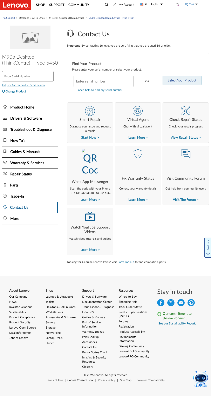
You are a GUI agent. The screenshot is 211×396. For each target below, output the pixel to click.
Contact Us (89, 347)
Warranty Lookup (93, 331)
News (12, 302)
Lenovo (98, 375)
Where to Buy (128, 296)
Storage (50, 327)
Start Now (88, 137)
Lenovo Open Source (22, 327)
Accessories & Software (61, 317)
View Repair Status (184, 137)
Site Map (125, 380)
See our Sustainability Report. (177, 323)
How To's (88, 312)
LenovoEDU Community (134, 351)
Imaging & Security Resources (94, 359)
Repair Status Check (95, 352)
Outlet (50, 343)
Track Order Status (130, 307)
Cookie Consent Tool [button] (80, 380)
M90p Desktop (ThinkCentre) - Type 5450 (111, 18)
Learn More (136, 137)
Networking (53, 332)
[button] (106, 4)
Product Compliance (22, 317)
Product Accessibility (132, 331)
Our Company (18, 296)
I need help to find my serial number (99, 90)
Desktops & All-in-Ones (60, 307)
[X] (171, 303)
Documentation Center (97, 302)
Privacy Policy (106, 380)
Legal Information (20, 332)
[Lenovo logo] (15, 5)
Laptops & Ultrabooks (59, 296)
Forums (123, 321)
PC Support (8, 18)
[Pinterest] (191, 303)
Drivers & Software (94, 296)
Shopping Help (128, 302)
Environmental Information (128, 339)
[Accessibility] (168, 4)
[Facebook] (160, 303)
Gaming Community (131, 346)
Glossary (87, 366)
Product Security (19, 322)
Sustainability (17, 312)
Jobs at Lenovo (18, 338)
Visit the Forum (184, 199)
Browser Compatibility (150, 380)
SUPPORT (56, 5)
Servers (50, 322)
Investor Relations (20, 307)
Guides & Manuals (93, 317)
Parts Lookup (126, 262)
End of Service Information (91, 324)
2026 (90, 375)
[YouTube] (181, 303)
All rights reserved (116, 375)
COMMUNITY (78, 5)
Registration (126, 326)
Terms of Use (54, 380)
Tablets (50, 302)
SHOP (40, 5)
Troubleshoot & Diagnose (98, 307)
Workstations (54, 312)
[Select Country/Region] (143, 4)
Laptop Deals (54, 338)
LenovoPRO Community (134, 356)
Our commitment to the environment (177, 316)
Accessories (89, 342)
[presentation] (90, 123)
